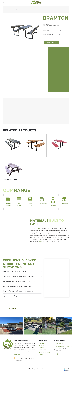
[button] (3, 3)
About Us (41, 345)
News (40, 351)
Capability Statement (44, 352)
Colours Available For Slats (47, 34)
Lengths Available (46, 30)
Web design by (66, 368)
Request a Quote (11, 308)
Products (41, 343)
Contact (41, 354)
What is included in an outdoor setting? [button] (15, 271)
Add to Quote (50, 42)
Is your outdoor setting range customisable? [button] (16, 296)
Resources (41, 347)
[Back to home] (36, 3)
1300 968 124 (59, 343)
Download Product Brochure (10, 85)
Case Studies (42, 349)
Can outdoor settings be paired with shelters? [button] (17, 286)
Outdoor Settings (56, 25)
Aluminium (50, 25)
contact (40, 241)
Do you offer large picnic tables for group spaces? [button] (18, 291)
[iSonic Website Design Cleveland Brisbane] (66, 370)
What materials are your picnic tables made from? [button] (18, 276)
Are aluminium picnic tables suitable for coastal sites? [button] (19, 281)
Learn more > (17, 354)
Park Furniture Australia (36, 228)
